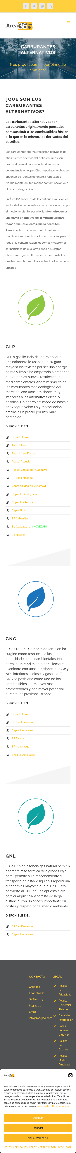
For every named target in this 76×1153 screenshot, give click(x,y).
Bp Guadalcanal (21, 526)
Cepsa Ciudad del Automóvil (29, 485)
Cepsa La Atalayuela (24, 494)
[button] (70, 1075)
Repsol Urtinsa (21, 437)
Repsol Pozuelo (21, 461)
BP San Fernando (22, 477)
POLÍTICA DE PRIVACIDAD (42, 1147)
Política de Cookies (63, 1045)
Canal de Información (64, 1017)
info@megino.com (40, 1018)
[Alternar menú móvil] (68, 23)
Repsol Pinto (19, 445)
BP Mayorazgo (20, 746)
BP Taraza (18, 738)
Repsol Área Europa (24, 453)
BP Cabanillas (20, 518)
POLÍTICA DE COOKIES (15, 1147)
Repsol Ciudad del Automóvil (29, 469)
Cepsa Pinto (19, 510)
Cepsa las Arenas (22, 502)
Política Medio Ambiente (64, 1060)
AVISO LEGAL (65, 1147)
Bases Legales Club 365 (64, 1030)
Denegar (38, 1127)
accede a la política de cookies (53, 1106)
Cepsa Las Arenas (23, 730)
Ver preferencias (38, 1137)
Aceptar (38, 1117)
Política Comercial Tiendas (64, 1005)
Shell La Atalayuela (23, 754)
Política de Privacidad (64, 990)
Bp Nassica (18, 534)
